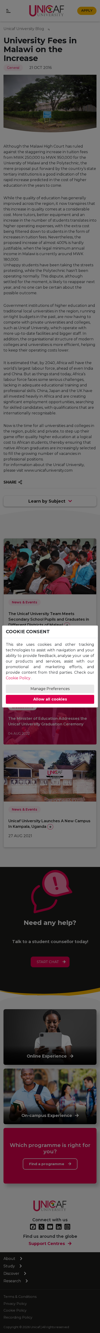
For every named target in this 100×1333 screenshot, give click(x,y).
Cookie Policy (18, 678)
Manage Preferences (50, 689)
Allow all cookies (50, 699)
